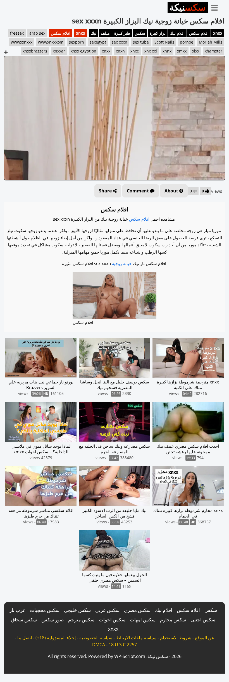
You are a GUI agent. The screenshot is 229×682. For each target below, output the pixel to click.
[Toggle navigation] (216, 6)
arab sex (37, 33)
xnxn (120, 51)
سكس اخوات (112, 619)
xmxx (182, 51)
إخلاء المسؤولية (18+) (55, 638)
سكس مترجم (81, 619)
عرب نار (17, 610)
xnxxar (59, 51)
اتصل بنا (24, 638)
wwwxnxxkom (50, 42)
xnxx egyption (83, 51)
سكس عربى (107, 610)
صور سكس (52, 619)
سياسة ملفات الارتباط (136, 638)
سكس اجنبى (202, 619)
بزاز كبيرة (158, 33)
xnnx (167, 51)
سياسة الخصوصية (95, 638)
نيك (93, 33)
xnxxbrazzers (35, 51)
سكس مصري (137, 610)
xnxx (217, 33)
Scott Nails (164, 42)
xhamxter (213, 51)
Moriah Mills (210, 42)
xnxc (134, 51)
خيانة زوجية (122, 263)
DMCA (98, 645)
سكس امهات (143, 619)
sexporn (76, 42)
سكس (140, 33)
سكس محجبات (44, 610)
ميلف (105, 33)
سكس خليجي (77, 610)
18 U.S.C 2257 (123, 645)
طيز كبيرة (122, 33)
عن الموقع (204, 638)
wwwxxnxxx (21, 42)
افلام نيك (177, 33)
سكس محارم (173, 619)
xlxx (195, 51)
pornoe (186, 42)
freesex (17, 33)
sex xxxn (119, 42)
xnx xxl (150, 51)
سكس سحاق (24, 619)
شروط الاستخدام (175, 638)
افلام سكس (199, 33)
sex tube (141, 42)
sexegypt (98, 42)
